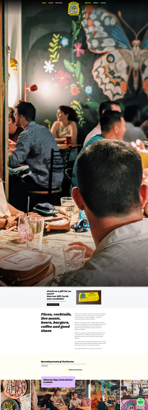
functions (58, 3)
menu (44, 3)
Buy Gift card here (53, 304)
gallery (95, 3)
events (51, 3)
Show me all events (75, 369)
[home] (73, 7)
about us (88, 3)
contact (103, 3)
